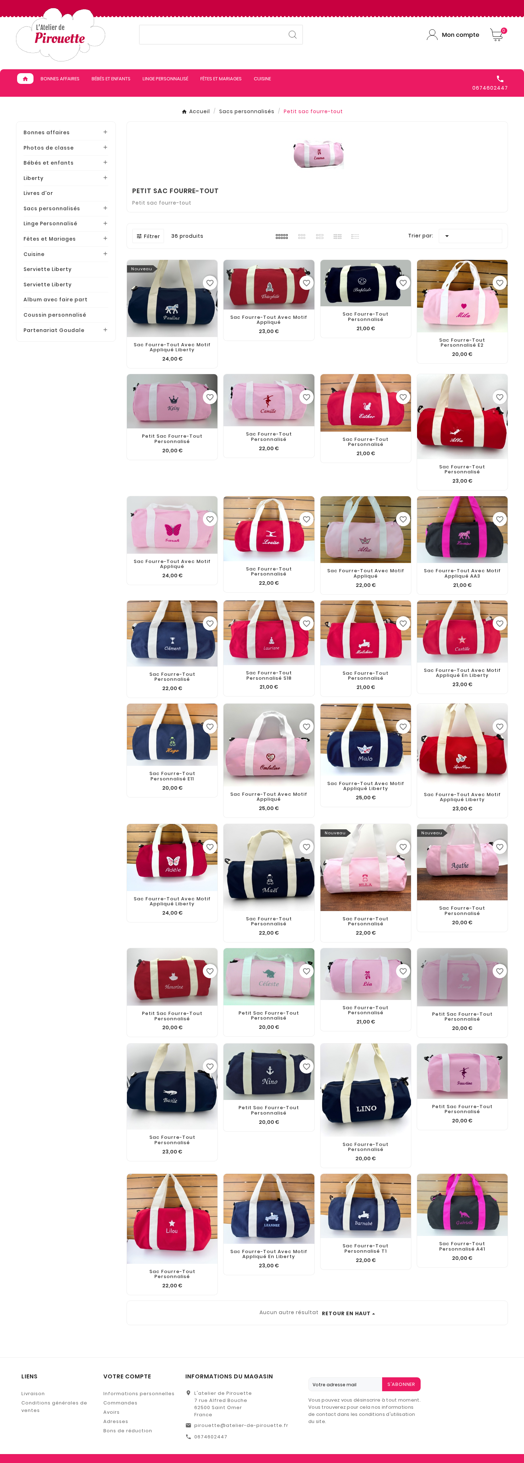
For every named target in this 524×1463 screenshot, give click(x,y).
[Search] (293, 35)
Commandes (120, 1402)
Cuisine (34, 254)
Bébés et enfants (49, 162)
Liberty (33, 178)
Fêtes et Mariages (50, 238)
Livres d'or (38, 193)
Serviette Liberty (48, 269)
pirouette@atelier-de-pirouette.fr (241, 1425)
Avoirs (111, 1412)
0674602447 (210, 1436)
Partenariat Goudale (54, 330)
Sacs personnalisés (52, 208)
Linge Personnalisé (50, 223)
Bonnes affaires (47, 132)
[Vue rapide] (365, 1129)
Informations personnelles (139, 1393)
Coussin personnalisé (55, 314)
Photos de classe (49, 147)
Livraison (33, 1393)
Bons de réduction (127, 1430)
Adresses (115, 1421)
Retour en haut (346, 1313)
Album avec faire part (56, 299)
